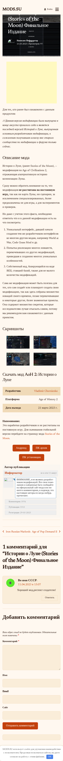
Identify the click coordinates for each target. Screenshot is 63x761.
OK (49, 757)
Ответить (49, 598)
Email (6, 691)
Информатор (32, 41)
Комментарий (11, 641)
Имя (5, 675)
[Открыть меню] (57, 9)
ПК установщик (31, 457)
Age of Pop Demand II (44, 531)
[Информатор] (8, 482)
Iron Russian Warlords (18, 531)
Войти (49, 9)
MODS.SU (12, 9)
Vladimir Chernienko (46, 391)
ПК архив (41, 448)
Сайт (5, 707)
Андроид (21, 448)
